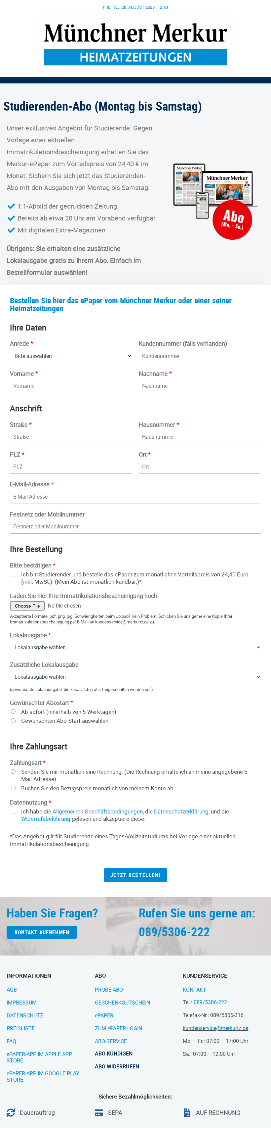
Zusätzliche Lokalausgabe (44, 664)
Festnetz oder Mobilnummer (47, 514)
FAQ (11, 1041)
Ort (145, 454)
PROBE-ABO (109, 990)
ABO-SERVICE (111, 1041)
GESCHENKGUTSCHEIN (122, 1003)
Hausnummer (159, 424)
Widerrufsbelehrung (45, 818)
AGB (12, 990)
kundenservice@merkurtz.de (215, 1028)
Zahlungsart (28, 762)
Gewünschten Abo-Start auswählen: (65, 720)
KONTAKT (194, 990)
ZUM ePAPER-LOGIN (118, 1028)
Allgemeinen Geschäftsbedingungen (98, 811)
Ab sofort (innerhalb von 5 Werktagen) (68, 711)
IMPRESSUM (22, 1003)
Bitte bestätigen (33, 565)
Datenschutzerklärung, (182, 811)
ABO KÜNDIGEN (114, 1054)
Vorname (24, 373)
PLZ (17, 454)
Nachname (155, 373)
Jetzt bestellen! (135, 875)
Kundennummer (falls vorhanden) (183, 343)
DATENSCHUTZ (25, 1015)
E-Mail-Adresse (32, 484)
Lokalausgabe (30, 635)
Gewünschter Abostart (41, 703)
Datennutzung (30, 802)
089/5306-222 (210, 1002)
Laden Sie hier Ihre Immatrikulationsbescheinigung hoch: (84, 596)
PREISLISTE (21, 1028)
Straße (21, 424)
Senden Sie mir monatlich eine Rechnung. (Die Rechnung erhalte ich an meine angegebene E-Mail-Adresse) (135, 775)
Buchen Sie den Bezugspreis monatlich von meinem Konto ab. (98, 788)
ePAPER (104, 1015)
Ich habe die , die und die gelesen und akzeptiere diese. (125, 815)
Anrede (21, 343)
